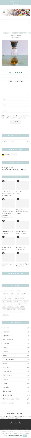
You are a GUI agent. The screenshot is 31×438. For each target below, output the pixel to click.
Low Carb (16, 343)
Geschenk (24, 293)
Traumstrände (6, 309)
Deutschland (16, 391)
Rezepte (16, 347)
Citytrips (19, 290)
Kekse (10, 298)
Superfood (10, 306)
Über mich (12, 1)
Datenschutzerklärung (14, 435)
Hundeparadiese (16, 359)
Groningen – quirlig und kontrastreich (22, 264)
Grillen (4, 296)
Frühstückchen (16, 375)
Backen (12, 290)
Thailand (16, 351)
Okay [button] (25, 435)
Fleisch (17, 293)
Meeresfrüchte (18, 301)
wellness (21, 312)
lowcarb (9, 301)
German (7, 154)
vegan (13, 309)
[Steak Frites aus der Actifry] (22, 185)
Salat (9, 304)
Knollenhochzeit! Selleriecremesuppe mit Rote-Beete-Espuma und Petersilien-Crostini (7, 213)
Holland (11, 296)
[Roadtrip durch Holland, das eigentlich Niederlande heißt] (8, 185)
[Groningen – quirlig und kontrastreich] (22, 257)
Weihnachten (13, 312)
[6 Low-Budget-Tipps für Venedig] (8, 225)
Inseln (22, 296)
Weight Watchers (16, 403)
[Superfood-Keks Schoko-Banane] (22, 241)
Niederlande (16, 367)
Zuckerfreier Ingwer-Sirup (7, 264)
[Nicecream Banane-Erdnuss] (8, 241)
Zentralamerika (16, 339)
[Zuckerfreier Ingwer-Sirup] (8, 257)
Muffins (26, 301)
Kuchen (16, 298)
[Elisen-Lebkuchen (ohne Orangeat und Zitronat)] (22, 203)
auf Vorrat (5, 290)
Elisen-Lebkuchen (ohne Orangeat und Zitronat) (22, 211)
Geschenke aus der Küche (16, 399)
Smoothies (23, 304)
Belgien (16, 379)
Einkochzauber (16, 395)
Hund (17, 296)
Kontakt (18, 1)
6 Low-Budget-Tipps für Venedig (7, 232)
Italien (4, 298)
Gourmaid (18, 35)
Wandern (5, 312)
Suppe (17, 306)
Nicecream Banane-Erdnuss (7, 248)
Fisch (12, 293)
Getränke (16, 387)
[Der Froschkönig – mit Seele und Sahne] (22, 225)
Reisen (16, 383)
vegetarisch (21, 309)
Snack (4, 306)
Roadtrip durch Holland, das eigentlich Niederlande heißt (8, 193)
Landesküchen (16, 371)
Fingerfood (5, 293)
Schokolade (16, 304)
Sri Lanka (16, 328)
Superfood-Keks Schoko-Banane (20, 248)
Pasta (4, 304)
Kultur (22, 298)
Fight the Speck (16, 336)
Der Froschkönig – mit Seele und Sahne (22, 232)
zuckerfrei (5, 314)
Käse (4, 301)
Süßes (22, 306)
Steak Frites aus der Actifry (22, 192)
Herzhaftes (16, 332)
